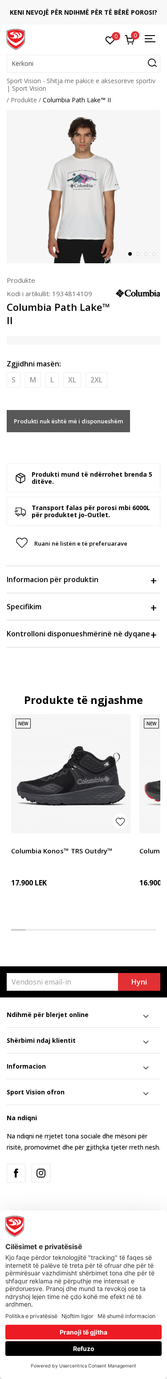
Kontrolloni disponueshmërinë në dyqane (78, 634)
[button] (83, 63)
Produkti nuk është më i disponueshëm (68, 421)
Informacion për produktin (52, 579)
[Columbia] (138, 293)
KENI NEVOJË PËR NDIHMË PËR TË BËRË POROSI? (83, 12)
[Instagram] (41, 1173)
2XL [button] (96, 380)
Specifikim (24, 606)
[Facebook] (16, 1173)
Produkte (24, 100)
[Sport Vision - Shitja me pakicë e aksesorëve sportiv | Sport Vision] (16, 39)
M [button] (33, 380)
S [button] (14, 380)
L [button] (52, 380)
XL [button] (72, 380)
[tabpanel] (83, 186)
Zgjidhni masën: (34, 364)
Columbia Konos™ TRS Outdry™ (62, 850)
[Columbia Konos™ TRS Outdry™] (70, 773)
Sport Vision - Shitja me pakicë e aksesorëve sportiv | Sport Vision (81, 84)
